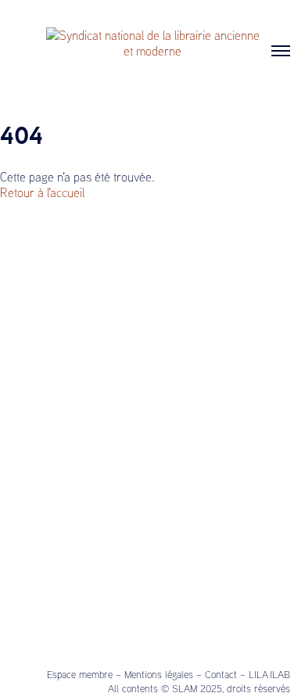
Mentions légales (158, 674)
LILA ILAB (269, 674)
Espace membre (80, 674)
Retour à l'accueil (42, 192)
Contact (221, 674)
